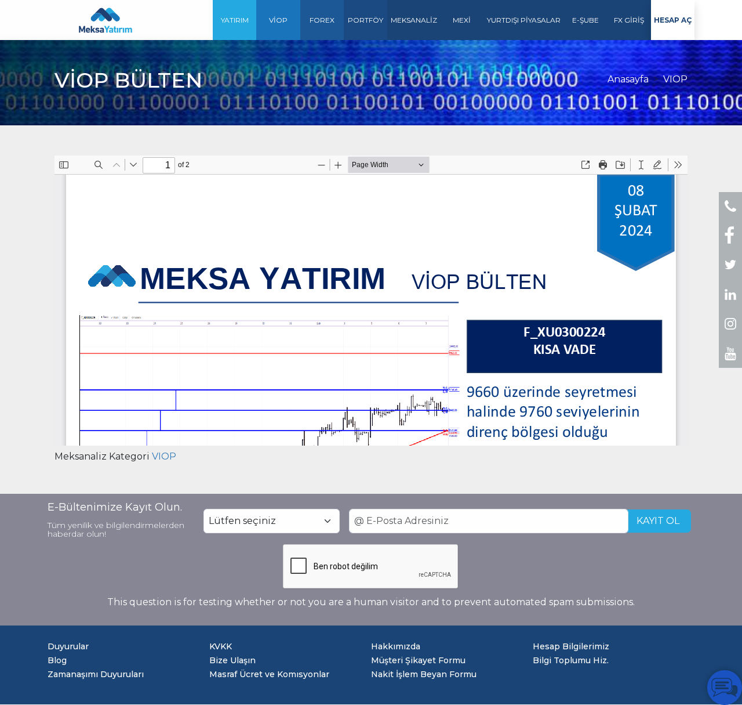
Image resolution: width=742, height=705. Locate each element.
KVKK (220, 646)
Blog (57, 660)
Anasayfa (628, 79)
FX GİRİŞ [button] (629, 20)
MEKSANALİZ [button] (414, 20)
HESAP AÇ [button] (673, 20)
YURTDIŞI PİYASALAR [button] (524, 20)
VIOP (675, 79)
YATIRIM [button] (235, 20)
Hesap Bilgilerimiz (571, 646)
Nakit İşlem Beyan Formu (424, 674)
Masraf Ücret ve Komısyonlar (269, 674)
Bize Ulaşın (232, 660)
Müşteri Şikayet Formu (418, 660)
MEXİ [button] (462, 20)
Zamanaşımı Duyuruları (96, 674)
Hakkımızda (395, 646)
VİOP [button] (278, 20)
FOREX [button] (322, 20)
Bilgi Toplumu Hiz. (571, 660)
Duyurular (68, 646)
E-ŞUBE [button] (585, 20)
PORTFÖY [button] (365, 20)
